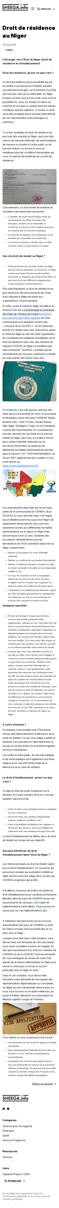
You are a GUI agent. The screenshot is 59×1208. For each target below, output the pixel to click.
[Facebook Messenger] (8, 1109)
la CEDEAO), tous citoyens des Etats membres (28, 313)
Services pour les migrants (17, 1126)
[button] (46, 9)
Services (7, 1157)
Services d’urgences (14, 1140)
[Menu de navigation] (33, 9)
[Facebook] (4, 1109)
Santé (6, 1135)
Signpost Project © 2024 (16, 1174)
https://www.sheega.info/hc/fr (20, 465)
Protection (8, 1131)
